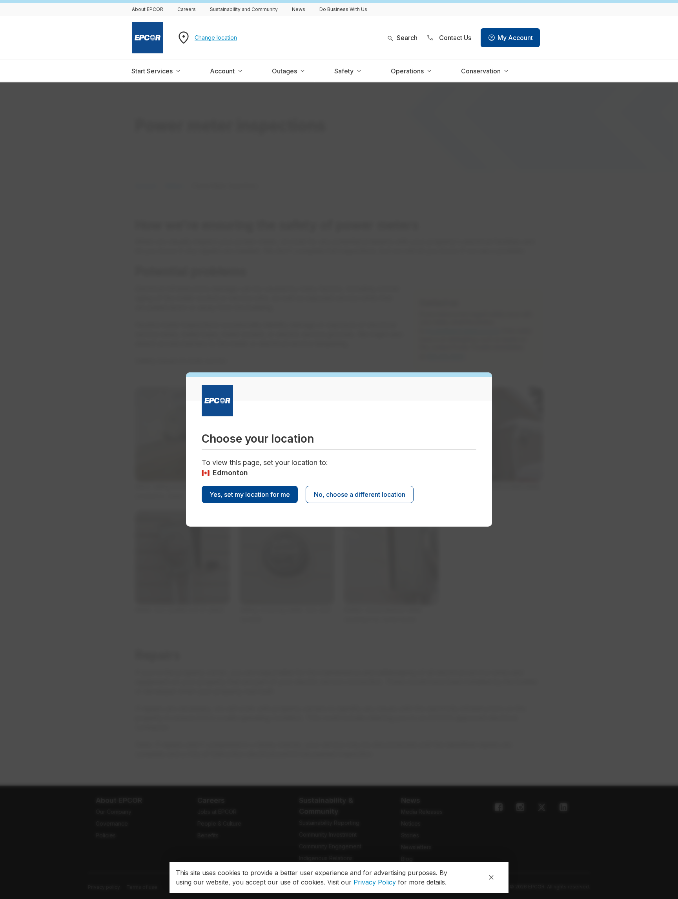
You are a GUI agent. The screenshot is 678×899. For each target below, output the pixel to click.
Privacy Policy (375, 882)
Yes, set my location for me (250, 494)
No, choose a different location (359, 494)
